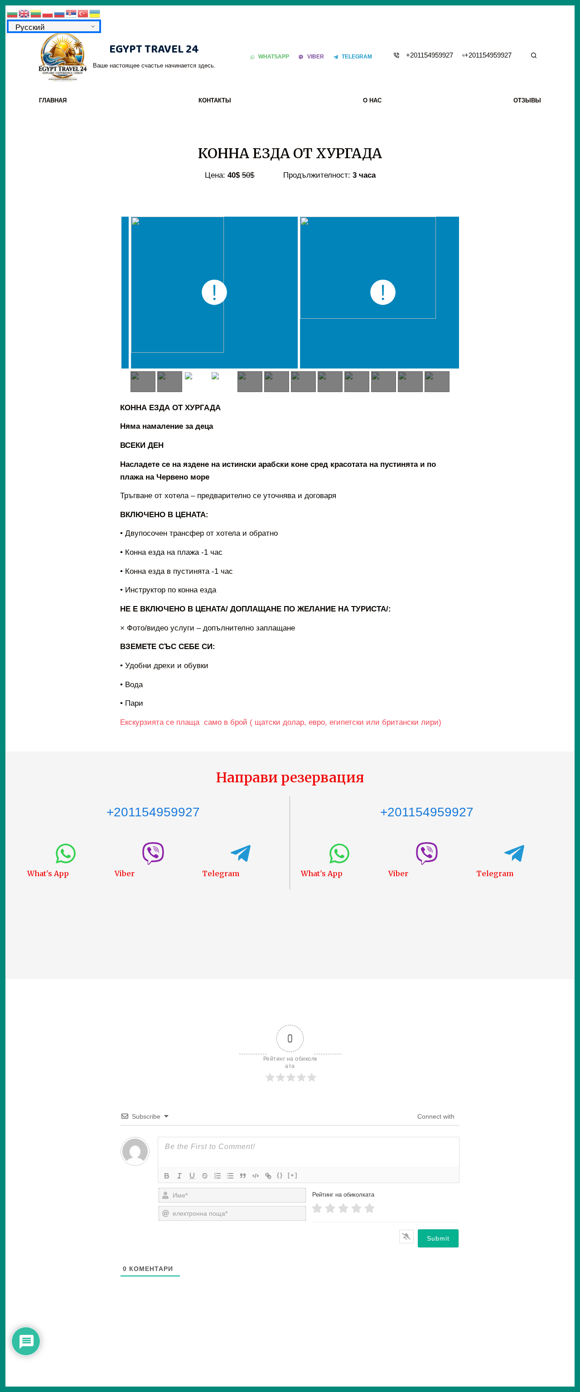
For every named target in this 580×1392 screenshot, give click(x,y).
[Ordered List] (217, 1175)
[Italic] (179, 1175)
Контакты (214, 100)
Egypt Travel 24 (154, 49)
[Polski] (48, 13)
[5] (369, 1208)
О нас (372, 100)
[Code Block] (255, 1175)
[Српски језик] (71, 13)
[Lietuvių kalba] (36, 13)
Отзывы (527, 100)
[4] (356, 1208)
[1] (317, 1208)
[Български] (13, 13)
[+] (293, 1175)
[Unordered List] (230, 1175)
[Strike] (204, 1175)
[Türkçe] (83, 13)
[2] (330, 1208)
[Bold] (166, 1175)
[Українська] (95, 13)
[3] (343, 1208)
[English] (24, 13)
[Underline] (192, 1175)
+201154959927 (429, 55)
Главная (53, 100)
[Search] (533, 55)
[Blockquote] (243, 1175)
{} (280, 1175)
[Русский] (60, 13)
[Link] (268, 1175)
